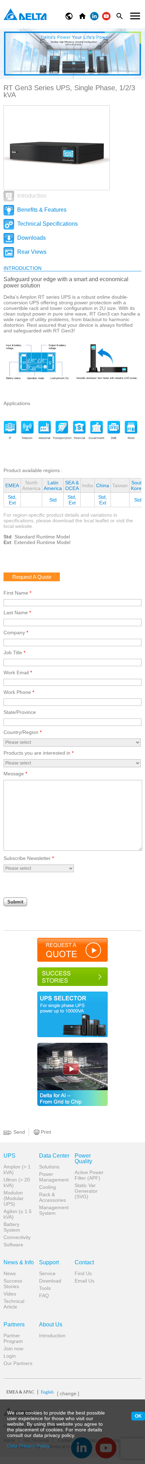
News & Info (19, 1262)
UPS (9, 1156)
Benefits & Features (41, 210)
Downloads (31, 238)
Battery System (12, 1227)
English (29, 1392)
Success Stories (13, 1283)
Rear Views (31, 252)
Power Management (54, 1177)
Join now (13, 1348)
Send (18, 1132)
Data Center (54, 1156)
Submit (15, 902)
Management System (54, 1210)
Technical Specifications (47, 224)
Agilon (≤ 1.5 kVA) (18, 1214)
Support (49, 1262)
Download (50, 1281)
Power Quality (83, 1158)
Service (47, 1273)
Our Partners (18, 1363)
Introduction (31, 196)
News (10, 1273)
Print (45, 1132)
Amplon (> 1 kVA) (17, 1169)
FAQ (44, 1295)
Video (10, 1294)
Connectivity (17, 1237)
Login (10, 1356)
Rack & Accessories (52, 1197)
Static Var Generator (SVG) (86, 1191)
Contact (84, 1262)
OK (138, 1416)
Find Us (83, 1273)
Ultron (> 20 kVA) (17, 1182)
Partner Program (13, 1338)
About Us (50, 1324)
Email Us (84, 1281)
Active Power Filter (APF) (89, 1175)
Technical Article (14, 1304)
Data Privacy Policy (28, 1446)
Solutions (49, 1167)
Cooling (47, 1187)
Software (13, 1244)
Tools (45, 1288)
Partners (14, 1324)
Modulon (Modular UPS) (14, 1198)
